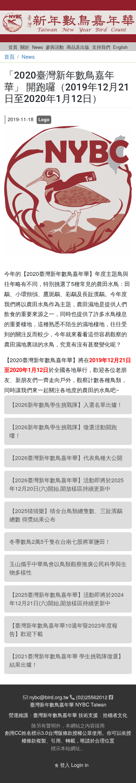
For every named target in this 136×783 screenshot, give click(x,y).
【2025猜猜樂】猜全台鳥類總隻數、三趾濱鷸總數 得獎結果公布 (65, 515)
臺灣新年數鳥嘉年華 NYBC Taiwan (68, 704)
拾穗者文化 (115, 714)
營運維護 (18, 714)
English (120, 47)
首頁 (12, 47)
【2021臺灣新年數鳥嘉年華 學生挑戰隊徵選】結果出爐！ (66, 660)
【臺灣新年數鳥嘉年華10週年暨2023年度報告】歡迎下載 (63, 629)
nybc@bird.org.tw (48, 697)
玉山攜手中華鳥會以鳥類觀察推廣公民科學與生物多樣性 (68, 568)
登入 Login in (74, 764)
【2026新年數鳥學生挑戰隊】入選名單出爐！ (65, 405)
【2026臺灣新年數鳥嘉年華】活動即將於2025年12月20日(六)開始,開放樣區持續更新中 (66, 484)
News (37, 47)
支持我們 (101, 47)
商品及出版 (78, 47)
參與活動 (55, 47)
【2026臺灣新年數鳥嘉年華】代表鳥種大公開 (65, 458)
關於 (24, 47)
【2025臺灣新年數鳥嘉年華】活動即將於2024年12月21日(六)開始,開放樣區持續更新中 (66, 599)
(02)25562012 (91, 697)
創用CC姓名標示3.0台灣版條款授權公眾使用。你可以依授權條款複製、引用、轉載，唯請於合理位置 (68, 736)
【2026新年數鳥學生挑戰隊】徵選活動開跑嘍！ (63, 431)
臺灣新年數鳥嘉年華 (55, 714)
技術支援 (88, 714)
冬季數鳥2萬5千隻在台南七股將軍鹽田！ (60, 541)
